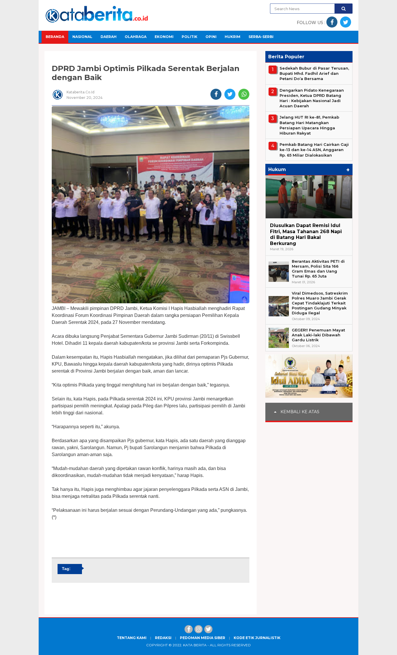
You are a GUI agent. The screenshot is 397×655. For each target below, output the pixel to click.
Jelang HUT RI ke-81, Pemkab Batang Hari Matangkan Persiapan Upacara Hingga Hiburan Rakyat (309, 125)
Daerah (109, 37)
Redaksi (163, 638)
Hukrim (232, 37)
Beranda (55, 37)
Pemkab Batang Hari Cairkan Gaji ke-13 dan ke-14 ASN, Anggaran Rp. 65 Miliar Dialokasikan (314, 149)
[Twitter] (208, 629)
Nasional (82, 37)
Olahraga (135, 37)
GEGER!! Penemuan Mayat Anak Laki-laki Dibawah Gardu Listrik (318, 335)
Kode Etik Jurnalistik (257, 638)
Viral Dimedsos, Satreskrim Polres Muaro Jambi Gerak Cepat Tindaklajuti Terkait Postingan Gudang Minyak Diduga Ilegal (320, 303)
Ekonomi (164, 37)
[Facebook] (189, 629)
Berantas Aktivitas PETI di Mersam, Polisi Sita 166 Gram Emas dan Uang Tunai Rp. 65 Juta (318, 268)
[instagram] (198, 629)
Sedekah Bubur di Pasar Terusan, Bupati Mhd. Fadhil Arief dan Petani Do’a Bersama (314, 73)
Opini (211, 37)
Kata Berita (195, 645)
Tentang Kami (131, 638)
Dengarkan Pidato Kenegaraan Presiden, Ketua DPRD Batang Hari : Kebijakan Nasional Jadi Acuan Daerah (312, 98)
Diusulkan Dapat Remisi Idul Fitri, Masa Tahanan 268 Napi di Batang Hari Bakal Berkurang (306, 234)
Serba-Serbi (260, 37)
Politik (189, 37)
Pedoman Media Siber (202, 638)
